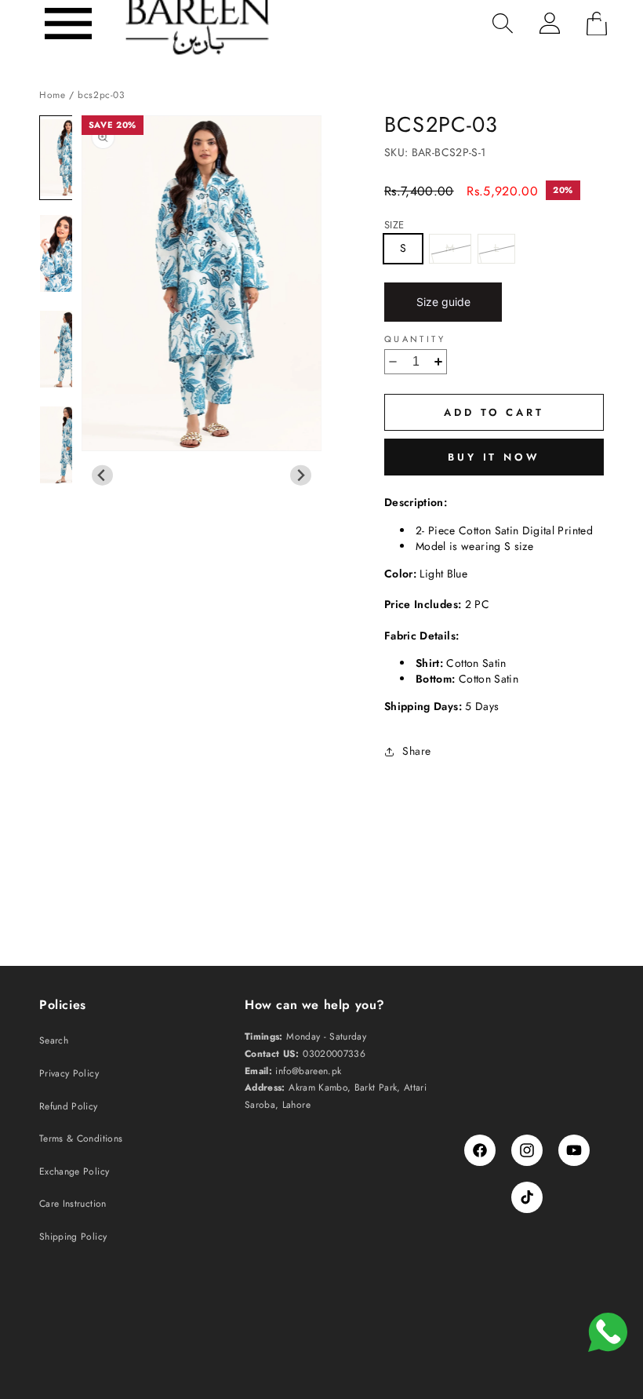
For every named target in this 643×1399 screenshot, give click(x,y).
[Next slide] (300, 475)
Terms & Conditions (80, 1138)
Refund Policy (68, 1106)
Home (52, 94)
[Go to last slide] (102, 475)
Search (53, 1040)
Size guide (443, 301)
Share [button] (416, 751)
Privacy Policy (69, 1073)
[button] (68, 23)
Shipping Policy (73, 1237)
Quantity (414, 339)
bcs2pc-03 (101, 94)
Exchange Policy (74, 1171)
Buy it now (494, 457)
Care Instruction (73, 1204)
